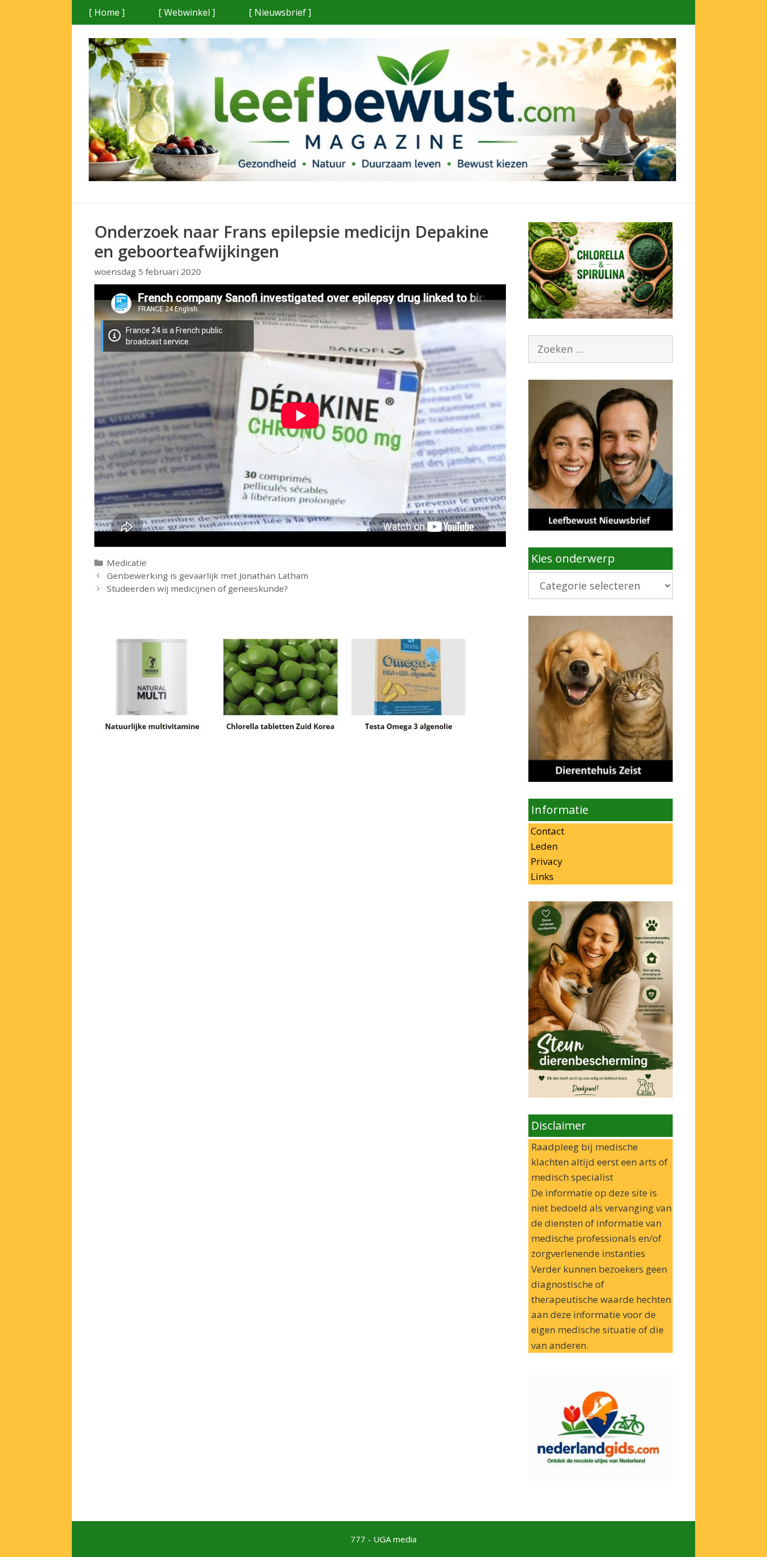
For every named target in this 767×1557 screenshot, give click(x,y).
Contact (546, 830)
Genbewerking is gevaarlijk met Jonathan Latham (207, 575)
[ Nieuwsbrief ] (280, 12)
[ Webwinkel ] (186, 12)
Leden (543, 846)
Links (541, 876)
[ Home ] (107, 12)
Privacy (545, 861)
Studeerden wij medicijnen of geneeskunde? (197, 588)
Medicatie (127, 562)
